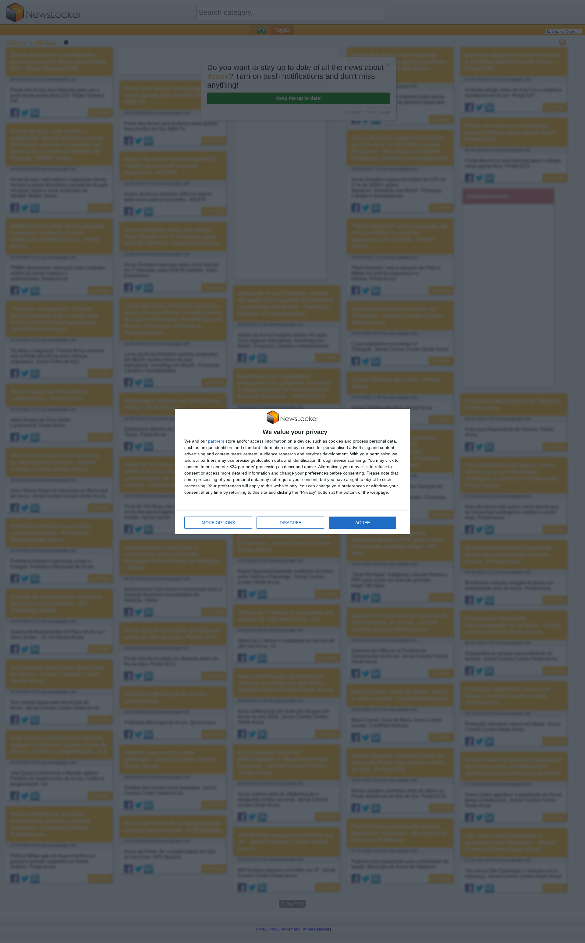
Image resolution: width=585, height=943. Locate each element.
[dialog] (292, 471)
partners (216, 441)
